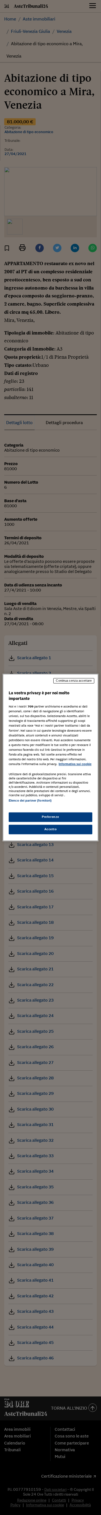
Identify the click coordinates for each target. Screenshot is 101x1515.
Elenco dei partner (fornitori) (30, 800)
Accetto (50, 829)
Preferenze (50, 817)
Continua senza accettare (74, 680)
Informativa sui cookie (75, 764)
